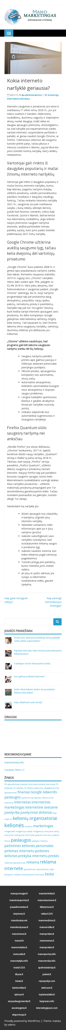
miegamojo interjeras (43, 831)
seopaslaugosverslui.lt (19, 1001)
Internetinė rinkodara (18, 98)
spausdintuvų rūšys (45, 869)
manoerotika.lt (47, 927)
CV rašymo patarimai (33, 788)
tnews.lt (19, 981)
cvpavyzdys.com (47, 981)
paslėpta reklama (40, 841)
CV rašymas (18, 788)
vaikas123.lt (47, 913)
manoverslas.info (14, 762)
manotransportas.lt (19, 900)
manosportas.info (47, 954)
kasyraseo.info (47, 1001)
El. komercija (51, 95)
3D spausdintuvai (12, 784)
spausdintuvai (30, 869)
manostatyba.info (19, 960)
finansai (23, 792)
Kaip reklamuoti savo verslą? (28, 702)
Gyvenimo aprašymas (31, 798)
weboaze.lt (46, 987)
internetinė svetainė (41, 807)
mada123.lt (19, 967)
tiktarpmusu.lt (47, 906)
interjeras (8, 802)
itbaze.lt (19, 974)
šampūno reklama (12, 874)
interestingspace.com (47, 1007)
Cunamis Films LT (14, 770)
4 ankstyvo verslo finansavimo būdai (32, 663)
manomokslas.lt (19, 947)
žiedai (49, 874)
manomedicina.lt (47, 920)
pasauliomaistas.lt (19, 906)
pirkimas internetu (19, 851)
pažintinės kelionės (19, 845)
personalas (44, 845)
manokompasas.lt (19, 927)
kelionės (14, 825)
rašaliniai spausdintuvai (15, 863)
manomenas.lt (19, 933)
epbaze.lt (19, 994)
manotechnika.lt (47, 893)
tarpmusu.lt (19, 913)
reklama (32, 862)
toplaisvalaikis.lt (47, 994)
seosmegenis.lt (19, 1007)
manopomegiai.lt (19, 893)
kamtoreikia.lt (19, 987)
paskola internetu (43, 835)
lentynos (28, 826)
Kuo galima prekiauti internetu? (29, 676)
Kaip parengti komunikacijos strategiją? (53, 601)
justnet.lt (47, 974)
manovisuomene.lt (47, 900)
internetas (22, 802)
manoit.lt (19, 940)
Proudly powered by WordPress (22, 1021)
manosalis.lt (19, 954)
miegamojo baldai (24, 831)
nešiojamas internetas (24, 835)
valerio (11, 1024)
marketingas (43, 826)
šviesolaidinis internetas (33, 874)
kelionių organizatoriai (35, 818)
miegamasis (9, 831)
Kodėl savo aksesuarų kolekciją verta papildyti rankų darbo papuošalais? (37, 639)
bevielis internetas (46, 784)
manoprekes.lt (47, 933)
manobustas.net (19, 920)
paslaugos (21, 840)
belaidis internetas (28, 784)
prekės (53, 856)
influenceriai (47, 798)
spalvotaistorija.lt (46, 967)
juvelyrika (12, 812)
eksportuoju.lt (19, 1014)
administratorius (33, 95)
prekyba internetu (33, 856)
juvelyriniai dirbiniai (36, 812)
